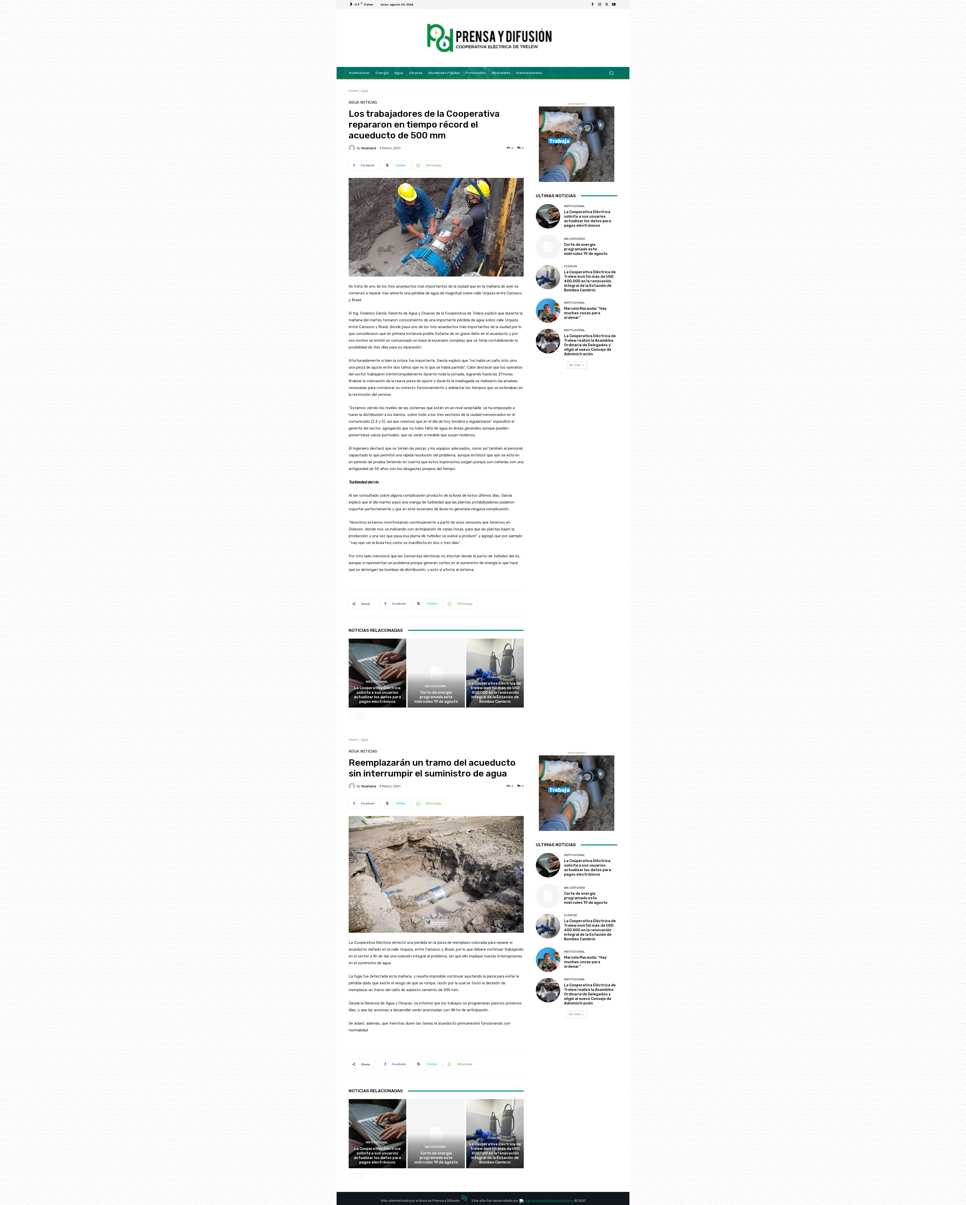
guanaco (368, 148)
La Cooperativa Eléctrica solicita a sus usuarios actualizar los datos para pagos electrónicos (377, 695)
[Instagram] (599, 4)
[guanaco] (353, 148)
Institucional (377, 681)
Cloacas (494, 677)
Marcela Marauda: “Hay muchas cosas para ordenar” (585, 313)
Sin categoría (435, 686)
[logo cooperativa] (488, 38)
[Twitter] (606, 4)
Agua (364, 91)
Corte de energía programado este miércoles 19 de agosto (436, 697)
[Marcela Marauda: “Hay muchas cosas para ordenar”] (548, 310)
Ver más (575, 365)
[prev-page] (352, 716)
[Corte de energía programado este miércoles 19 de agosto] (436, 673)
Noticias (368, 102)
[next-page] (360, 716)
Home (353, 91)
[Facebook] (592, 4)
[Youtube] (613, 4)
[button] (611, 73)
